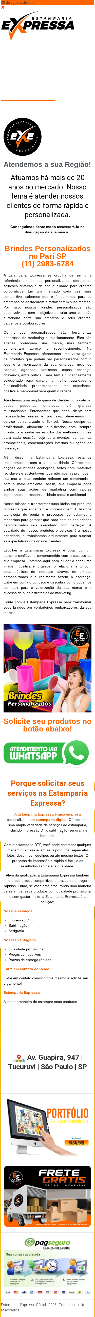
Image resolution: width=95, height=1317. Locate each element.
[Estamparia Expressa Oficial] (2, 44)
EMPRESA (14, 62)
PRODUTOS (15, 84)
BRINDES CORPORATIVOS (28, 73)
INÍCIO (11, 52)
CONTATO (13, 94)
